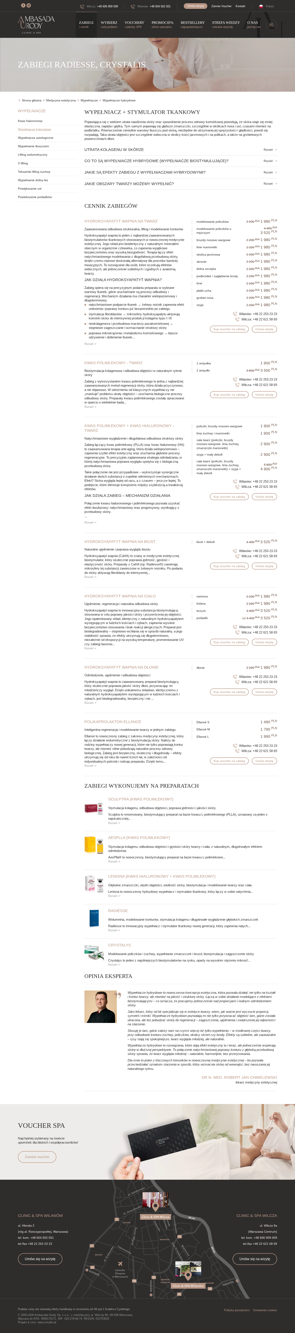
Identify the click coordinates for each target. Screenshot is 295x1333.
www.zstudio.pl (47, 1322)
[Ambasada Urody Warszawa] (36, 25)
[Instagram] (29, 5)
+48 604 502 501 (160, 6)
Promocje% (162, 25)
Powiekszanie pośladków (35, 197)
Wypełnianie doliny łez (33, 180)
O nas (254, 25)
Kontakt (240, 6)
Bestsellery (193, 25)
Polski (270, 6)
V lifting (23, 163)
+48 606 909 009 (107, 6)
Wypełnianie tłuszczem (33, 146)
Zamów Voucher (221, 6)
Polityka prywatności (237, 1310)
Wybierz (109, 25)
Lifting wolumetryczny (32, 154)
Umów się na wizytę (40, 1259)
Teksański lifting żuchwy (34, 171)
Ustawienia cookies (265, 1310)
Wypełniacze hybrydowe (34, 129)
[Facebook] (23, 5)
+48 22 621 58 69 (265, 319)
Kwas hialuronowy (30, 121)
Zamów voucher (37, 1157)
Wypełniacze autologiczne (35, 137)
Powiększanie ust (29, 188)
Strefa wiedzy (226, 25)
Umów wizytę (195, 6)
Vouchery (134, 25)
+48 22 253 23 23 (265, 314)
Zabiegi (86, 25)
